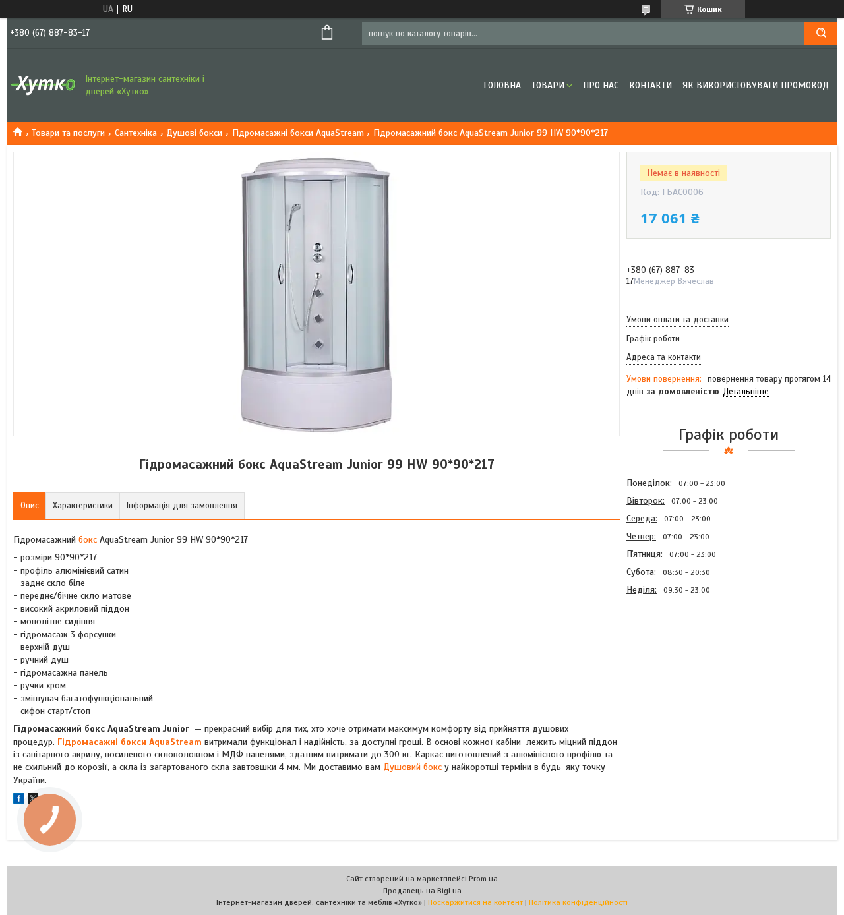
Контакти (650, 85)
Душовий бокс (412, 767)
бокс (87, 539)
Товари (547, 85)
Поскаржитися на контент (475, 902)
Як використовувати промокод (755, 85)
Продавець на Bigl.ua (422, 890)
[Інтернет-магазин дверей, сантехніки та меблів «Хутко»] (43, 86)
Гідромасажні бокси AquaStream (298, 132)
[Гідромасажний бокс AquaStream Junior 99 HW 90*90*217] (673, 669)
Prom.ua (483, 878)
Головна (502, 85)
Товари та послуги (68, 132)
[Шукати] (820, 33)
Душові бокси (194, 132)
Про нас (600, 85)
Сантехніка (136, 132)
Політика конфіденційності (578, 902)
